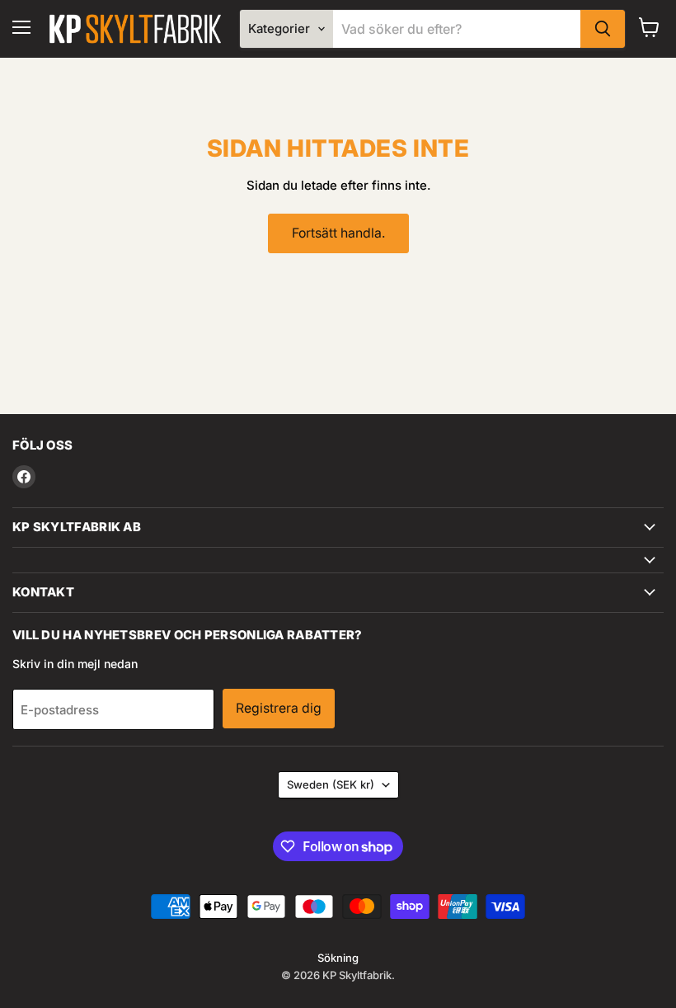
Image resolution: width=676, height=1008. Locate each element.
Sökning (338, 957)
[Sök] (602, 29)
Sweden (330, 784)
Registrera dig (279, 708)
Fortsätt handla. (338, 233)
